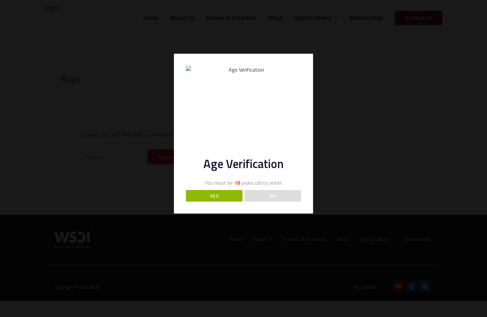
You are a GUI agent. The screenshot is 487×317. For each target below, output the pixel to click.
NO (273, 195)
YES (214, 195)
